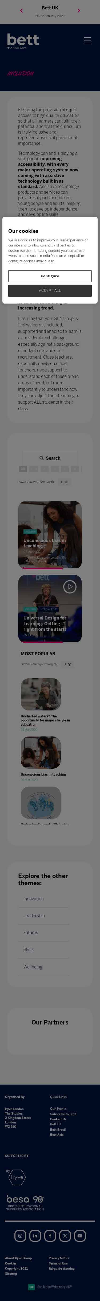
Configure (50, 276)
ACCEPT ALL (50, 291)
